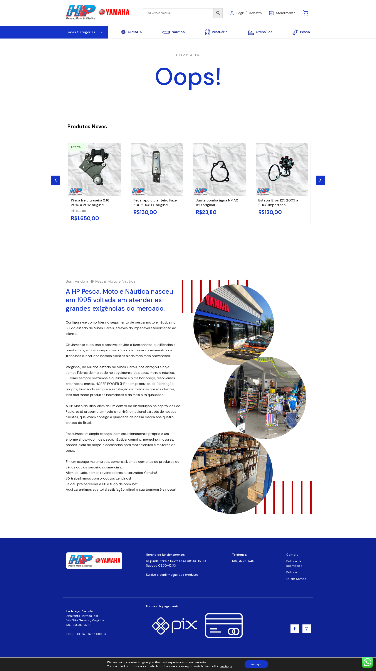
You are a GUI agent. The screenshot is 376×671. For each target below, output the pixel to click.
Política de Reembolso (294, 563)
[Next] (320, 180)
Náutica (178, 32)
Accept (256, 664)
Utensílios (264, 32)
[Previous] (55, 180)
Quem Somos (296, 579)
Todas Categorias (80, 32)
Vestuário (220, 32)
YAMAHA (134, 32)
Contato (292, 555)
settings (226, 666)
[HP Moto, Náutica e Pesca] (98, 12)
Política (291, 572)
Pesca (305, 32)
